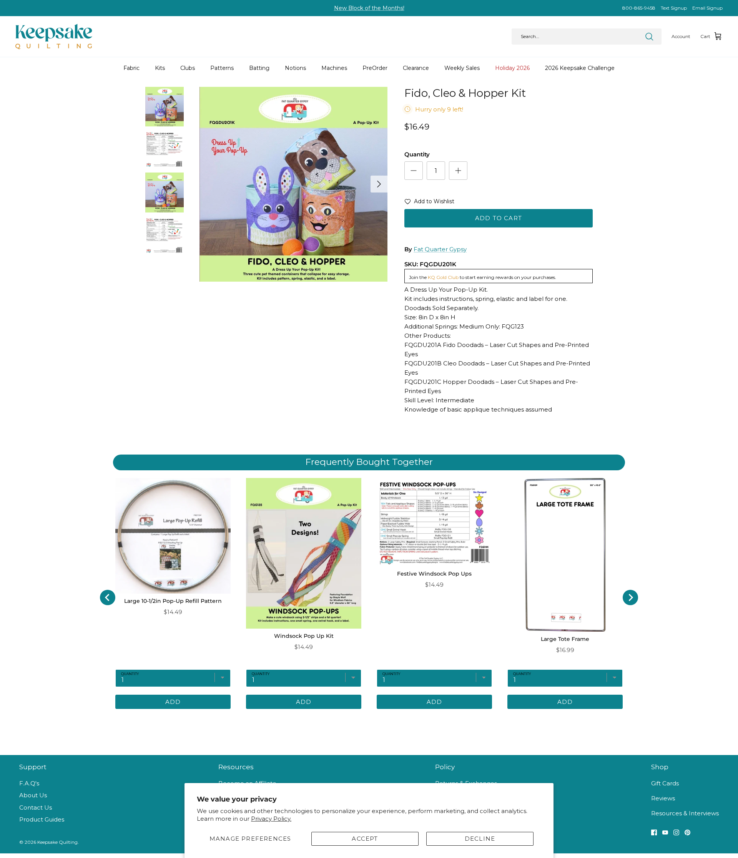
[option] (293, 184)
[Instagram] (676, 832)
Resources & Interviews (685, 813)
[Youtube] (665, 832)
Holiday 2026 (512, 68)
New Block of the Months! (369, 8)
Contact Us (35, 807)
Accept (365, 838)
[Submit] (649, 36)
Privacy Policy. (271, 818)
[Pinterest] (687, 832)
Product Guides (41, 819)
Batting (259, 68)
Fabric (131, 68)
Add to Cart (498, 218)
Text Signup (674, 8)
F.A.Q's (29, 783)
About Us (33, 795)
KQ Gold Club (443, 277)
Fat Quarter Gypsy (440, 249)
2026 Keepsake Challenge (580, 68)
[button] (429, 203)
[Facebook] (654, 832)
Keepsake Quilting (57, 842)
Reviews (663, 798)
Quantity (417, 154)
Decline (480, 838)
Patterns (222, 68)
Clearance (416, 68)
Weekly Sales (462, 68)
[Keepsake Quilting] (53, 36)
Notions (295, 68)
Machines (334, 68)
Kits (160, 68)
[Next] (379, 184)
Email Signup (707, 8)
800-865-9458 (638, 8)
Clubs (187, 68)
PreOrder (374, 68)
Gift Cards (665, 783)
